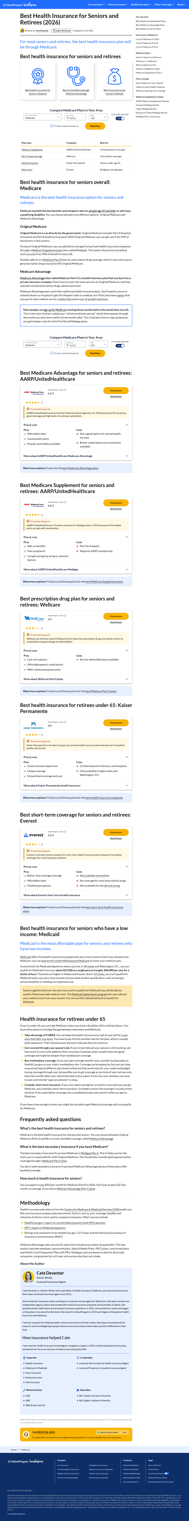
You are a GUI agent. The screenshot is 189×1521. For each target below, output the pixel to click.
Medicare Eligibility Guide (148, 69)
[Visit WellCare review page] (34, 619)
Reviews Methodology (131, 1473)
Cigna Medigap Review (146, 109)
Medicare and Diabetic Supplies (150, 87)
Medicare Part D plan (54, 1160)
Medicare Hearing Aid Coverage (150, 90)
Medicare (25, 1449)
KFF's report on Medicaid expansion (45, 1227)
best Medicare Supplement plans (104, 581)
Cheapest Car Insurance (98, 1465)
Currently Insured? (120, 114)
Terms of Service (154, 1465)
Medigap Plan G (90, 1153)
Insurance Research (131, 1482)
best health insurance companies (104, 797)
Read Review (116, 396)
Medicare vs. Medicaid (146, 61)
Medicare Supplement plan (47, 250)
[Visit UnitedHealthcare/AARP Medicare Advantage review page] (34, 393)
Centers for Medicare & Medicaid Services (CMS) (92, 1209)
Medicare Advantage (32, 278)
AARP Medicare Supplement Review (152, 101)
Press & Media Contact (131, 1478)
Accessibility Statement (16, 1514)
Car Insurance (95, 4)
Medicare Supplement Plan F (149, 72)
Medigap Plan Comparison (148, 116)
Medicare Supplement (32, 149)
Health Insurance (140, 4)
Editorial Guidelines (130, 1469)
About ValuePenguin (131, 1465)
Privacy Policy (153, 1469)
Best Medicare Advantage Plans (150, 25)
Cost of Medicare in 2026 (147, 39)
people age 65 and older (102, 210)
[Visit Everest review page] (34, 835)
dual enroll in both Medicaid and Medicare (65, 960)
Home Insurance (116, 4)
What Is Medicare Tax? (146, 65)
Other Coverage (163, 4)
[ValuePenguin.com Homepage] (20, 5)
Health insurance (30, 163)
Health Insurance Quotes (98, 1473)
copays (120, 295)
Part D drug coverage (32, 156)
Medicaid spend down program (89, 994)
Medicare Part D (52, 259)
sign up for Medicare (55, 309)
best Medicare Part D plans (101, 691)
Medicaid (25, 956)
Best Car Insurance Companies (101, 1469)
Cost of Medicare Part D (147, 47)
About (180, 4)
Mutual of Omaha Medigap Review (151, 112)
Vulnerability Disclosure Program (161, 1482)
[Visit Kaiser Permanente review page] (34, 725)
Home (14, 1449)
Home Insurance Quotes (98, 1478)
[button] (42, 30)
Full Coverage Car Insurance (68, 1469)
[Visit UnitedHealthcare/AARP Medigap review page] (34, 505)
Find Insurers (116, 390)
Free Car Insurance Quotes (67, 1478)
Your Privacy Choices (156, 1473)
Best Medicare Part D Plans (148, 29)
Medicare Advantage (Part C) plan (76, 1188)
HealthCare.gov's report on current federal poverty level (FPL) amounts (65, 1222)
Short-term (27, 169)
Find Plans (95, 126)
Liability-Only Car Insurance (68, 1473)
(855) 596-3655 (46, 1432)
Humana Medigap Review (147, 105)
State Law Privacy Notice (157, 1478)
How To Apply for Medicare (148, 57)
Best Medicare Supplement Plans (151, 21)
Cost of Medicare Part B (147, 43)
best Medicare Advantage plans (80, 468)
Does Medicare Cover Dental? (149, 83)
